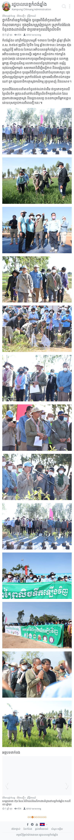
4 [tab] (34, 817)
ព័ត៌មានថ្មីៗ (21, 15)
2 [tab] (30, 817)
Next (67, 785)
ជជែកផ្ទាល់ (15, 828)
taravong (36, 34)
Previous (7, 785)
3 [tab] (32, 817)
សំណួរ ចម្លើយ (57, 828)
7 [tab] (40, 817)
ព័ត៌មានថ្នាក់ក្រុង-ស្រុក (37, 797)
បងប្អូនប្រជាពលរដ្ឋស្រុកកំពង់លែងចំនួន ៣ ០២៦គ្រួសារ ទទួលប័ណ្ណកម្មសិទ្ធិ (35, 804)
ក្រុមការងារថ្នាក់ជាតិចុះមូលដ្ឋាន (14, 797)
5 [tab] (36, 817)
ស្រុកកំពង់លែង (8, 801)
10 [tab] (45, 817)
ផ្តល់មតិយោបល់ (41, 828)
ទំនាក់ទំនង (27, 828)
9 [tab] (44, 817)
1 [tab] (28, 817)
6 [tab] (38, 817)
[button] (69, 6)
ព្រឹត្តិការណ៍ (31, 15)
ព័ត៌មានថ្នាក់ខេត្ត (8, 15)
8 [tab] (42, 817)
